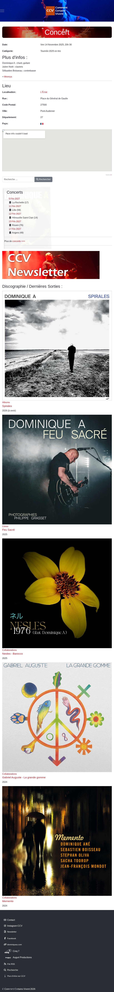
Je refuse (13, 989)
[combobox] (18, 179)
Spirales (7, 406)
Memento (7, 901)
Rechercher (45, 179)
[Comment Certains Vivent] (57, 10)
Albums (6, 402)
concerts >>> (18, 241)
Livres (5, 526)
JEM (111, 174)
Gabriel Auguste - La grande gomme (24, 777)
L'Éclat (43, 92)
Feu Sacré (8, 529)
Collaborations (9, 650)
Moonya (8, 76)
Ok (3, 989)
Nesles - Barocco (12, 653)
